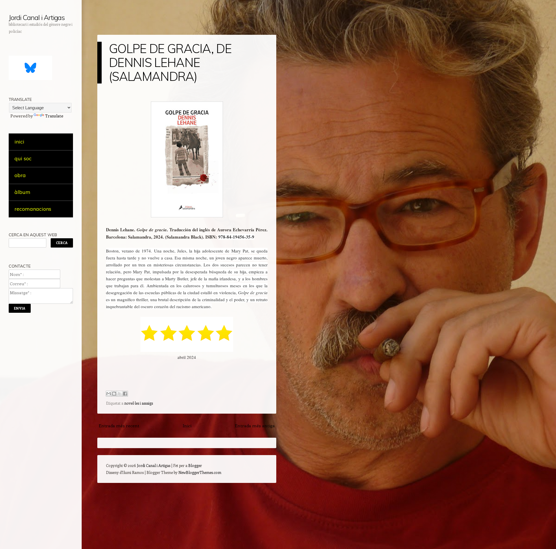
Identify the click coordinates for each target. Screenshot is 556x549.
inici (19, 141)
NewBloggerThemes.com (199, 472)
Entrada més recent (119, 425)
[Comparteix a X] (119, 394)
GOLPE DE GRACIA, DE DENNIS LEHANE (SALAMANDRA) (170, 62)
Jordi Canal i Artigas (37, 17)
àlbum (22, 192)
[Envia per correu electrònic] (108, 394)
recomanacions (32, 209)
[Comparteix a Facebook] (125, 394)
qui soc (23, 158)
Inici (187, 425)
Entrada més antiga (255, 425)
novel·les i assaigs (138, 403)
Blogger (195, 465)
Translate (54, 116)
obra (20, 175)
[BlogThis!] (114, 394)
